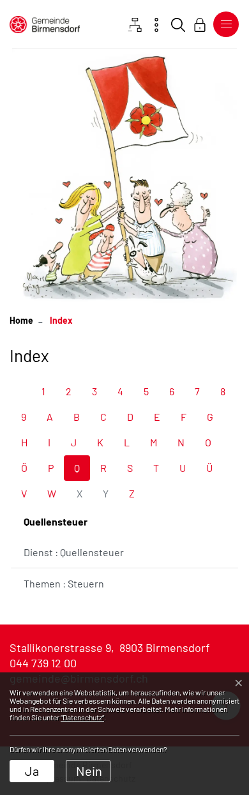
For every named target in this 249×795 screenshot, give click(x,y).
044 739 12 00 (43, 663)
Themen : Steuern (64, 583)
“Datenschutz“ (82, 717)
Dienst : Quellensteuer (74, 552)
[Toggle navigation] (223, 24)
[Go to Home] (21, 320)
